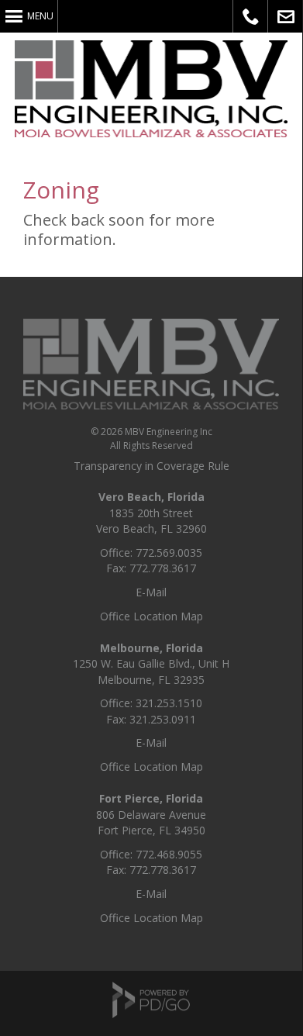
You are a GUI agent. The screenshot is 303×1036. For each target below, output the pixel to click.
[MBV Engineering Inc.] (151, 405)
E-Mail (151, 592)
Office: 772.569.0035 (151, 552)
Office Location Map (151, 616)
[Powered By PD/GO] (151, 1012)
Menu (40, 15)
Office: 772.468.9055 (151, 854)
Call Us (250, 16)
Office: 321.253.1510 (151, 703)
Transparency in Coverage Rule (151, 465)
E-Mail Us (285, 16)
